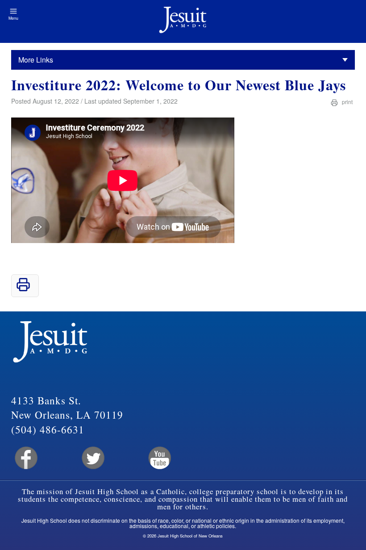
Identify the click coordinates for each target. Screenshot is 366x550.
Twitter (92, 458)
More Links (35, 60)
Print (347, 101)
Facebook (25, 458)
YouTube (159, 458)
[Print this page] (23, 289)
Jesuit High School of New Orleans (183, 21)
